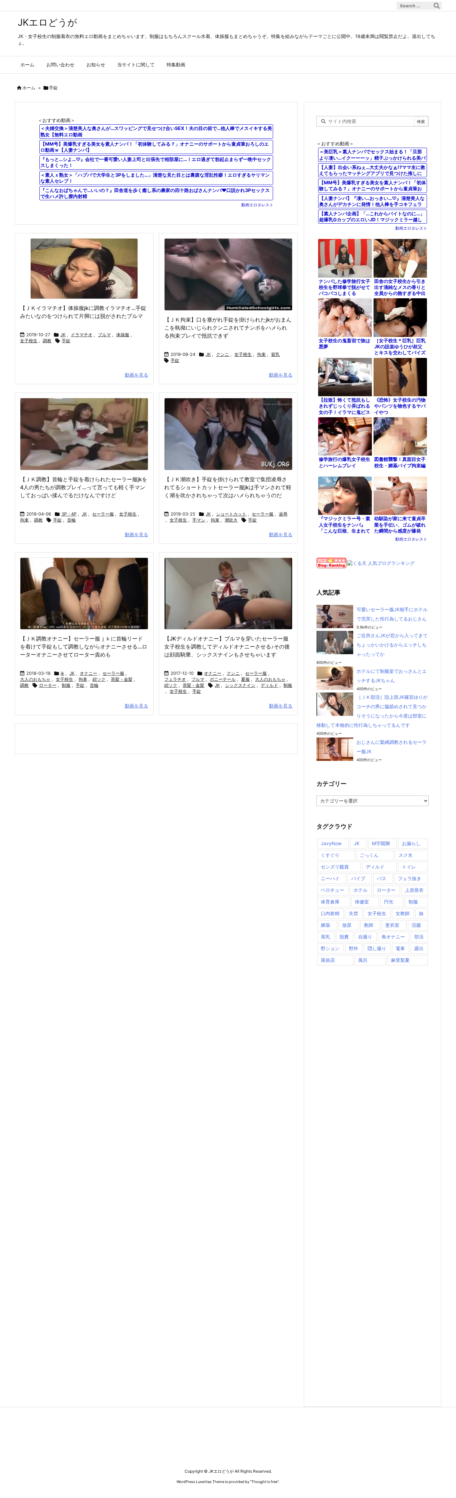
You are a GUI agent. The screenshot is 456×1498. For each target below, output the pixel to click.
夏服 (245, 679)
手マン (198, 520)
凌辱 (283, 514)
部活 (419, 936)
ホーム (28, 87)
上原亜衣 (414, 890)
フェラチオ (175, 679)
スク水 (406, 855)
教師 (368, 925)
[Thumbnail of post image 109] (228, 274)
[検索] (437, 6)
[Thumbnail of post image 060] (84, 268)
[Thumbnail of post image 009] (228, 594)
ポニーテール (223, 679)
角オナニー (393, 936)
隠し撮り (377, 948)
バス (381, 878)
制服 (66, 685)
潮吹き (231, 520)
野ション (330, 948)
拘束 (261, 354)
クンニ (222, 354)
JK (62, 334)
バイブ (358, 878)
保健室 (362, 901)
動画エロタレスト (257, 204)
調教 (47, 340)
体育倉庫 (330, 901)
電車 (400, 948)
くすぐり (330, 855)
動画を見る (136, 375)
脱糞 (344, 936)
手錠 (66, 340)
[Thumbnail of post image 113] (228, 434)
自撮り (365, 936)
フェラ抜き (409, 878)
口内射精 (330, 913)
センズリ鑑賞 (335, 866)
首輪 (71, 520)
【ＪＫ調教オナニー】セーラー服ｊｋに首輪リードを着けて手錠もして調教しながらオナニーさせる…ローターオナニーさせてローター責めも (83, 646)
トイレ (409, 866)
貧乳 (275, 354)
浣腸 (416, 925)
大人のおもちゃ (35, 679)
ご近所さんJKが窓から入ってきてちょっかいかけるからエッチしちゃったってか (392, 645)
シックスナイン (240, 685)
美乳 (325, 936)
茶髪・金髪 (122, 679)
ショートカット (231, 514)
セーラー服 (103, 514)
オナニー (88, 673)
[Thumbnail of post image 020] (84, 594)
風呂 (363, 960)
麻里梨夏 (400, 960)
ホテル (361, 890)
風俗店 (328, 960)
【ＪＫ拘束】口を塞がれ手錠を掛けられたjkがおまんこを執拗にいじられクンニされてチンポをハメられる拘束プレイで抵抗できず (227, 327)
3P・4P (68, 514)
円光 (388, 901)
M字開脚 (381, 843)
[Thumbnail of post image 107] (84, 434)
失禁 (353, 913)
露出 (419, 948)
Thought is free (264, 1481)
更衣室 (392, 925)
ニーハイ (330, 878)
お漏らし (411, 843)
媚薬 (325, 925)
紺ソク (98, 679)
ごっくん (369, 855)
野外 (353, 948)
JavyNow (331, 843)
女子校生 (28, 340)
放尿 (347, 925)
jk (62, 673)
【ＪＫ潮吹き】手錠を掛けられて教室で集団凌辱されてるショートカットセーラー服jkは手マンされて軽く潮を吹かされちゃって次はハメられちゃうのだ (227, 487)
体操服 (122, 334)
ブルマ (104, 334)
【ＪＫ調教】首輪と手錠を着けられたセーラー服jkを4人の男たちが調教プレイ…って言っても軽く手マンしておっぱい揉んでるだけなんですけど (83, 487)
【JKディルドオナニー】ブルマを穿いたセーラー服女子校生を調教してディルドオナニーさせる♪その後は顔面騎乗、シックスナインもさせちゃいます (227, 646)
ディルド (269, 685)
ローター (47, 685)
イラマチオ (81, 334)
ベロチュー (332, 890)
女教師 (403, 913)
